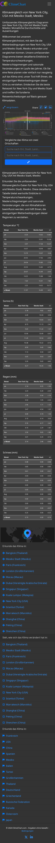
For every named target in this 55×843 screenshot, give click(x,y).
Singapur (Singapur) (17, 589)
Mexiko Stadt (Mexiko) (18, 559)
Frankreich (12, 735)
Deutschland (13, 790)
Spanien (10, 753)
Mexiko (10, 759)
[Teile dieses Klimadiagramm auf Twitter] (45, 107)
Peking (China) (14, 625)
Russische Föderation (18, 802)
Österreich (12, 814)
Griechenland (13, 796)
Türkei (9, 771)
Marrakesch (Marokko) (19, 613)
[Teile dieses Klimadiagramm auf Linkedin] (50, 107)
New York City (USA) (17, 601)
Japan (9, 820)
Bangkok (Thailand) (16, 553)
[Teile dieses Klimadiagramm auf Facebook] (41, 107)
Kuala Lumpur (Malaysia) (19, 595)
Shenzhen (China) (15, 631)
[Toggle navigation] (49, 4)
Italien (9, 765)
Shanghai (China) (15, 619)
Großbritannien (14, 777)
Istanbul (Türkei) (15, 607)
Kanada (10, 808)
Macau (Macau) (14, 577)
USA (8, 741)
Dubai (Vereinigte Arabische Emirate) (26, 583)
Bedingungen (27, 831)
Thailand (11, 783)
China (9, 747)
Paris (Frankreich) (16, 565)
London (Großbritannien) (20, 571)
